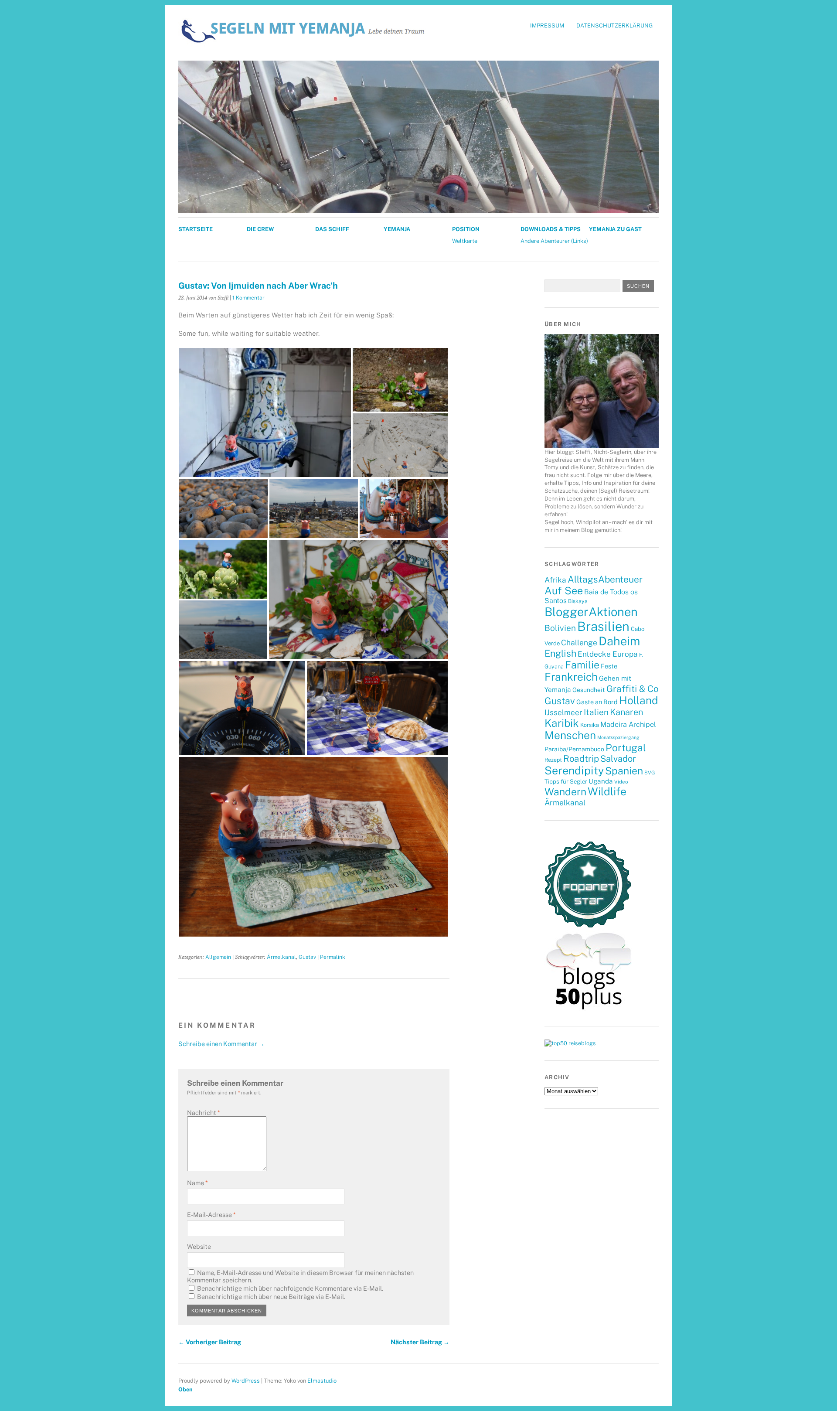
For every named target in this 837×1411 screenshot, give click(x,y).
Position (466, 229)
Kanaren (626, 712)
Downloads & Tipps (551, 229)
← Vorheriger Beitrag (209, 1342)
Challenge (579, 642)
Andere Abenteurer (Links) (554, 241)
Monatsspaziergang (618, 737)
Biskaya (578, 601)
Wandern (565, 792)
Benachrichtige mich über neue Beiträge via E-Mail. (271, 1296)
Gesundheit (588, 689)
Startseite (195, 229)
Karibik (561, 723)
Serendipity (574, 770)
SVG (649, 773)
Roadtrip (581, 758)
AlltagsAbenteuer (605, 579)
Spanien (624, 771)
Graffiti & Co (632, 688)
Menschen (570, 735)
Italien (596, 712)
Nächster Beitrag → (420, 1342)
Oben (185, 1389)
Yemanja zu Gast (615, 229)
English (560, 653)
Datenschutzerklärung (614, 25)
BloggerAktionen (591, 612)
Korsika (589, 725)
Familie (582, 665)
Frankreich (571, 677)
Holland (638, 700)
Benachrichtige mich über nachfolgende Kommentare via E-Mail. (290, 1288)
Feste (609, 666)
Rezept (553, 760)
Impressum (547, 25)
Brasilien (603, 626)
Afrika (555, 580)
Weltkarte (464, 241)
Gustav (307, 957)
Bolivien (560, 628)
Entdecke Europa (608, 654)
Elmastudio (322, 1380)
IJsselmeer (563, 712)
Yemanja (397, 229)
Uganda (601, 781)
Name (197, 1182)
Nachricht (203, 1112)
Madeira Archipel (628, 724)
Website (199, 1246)
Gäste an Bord (597, 702)
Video (621, 782)
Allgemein (218, 957)
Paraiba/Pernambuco (574, 749)
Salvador (618, 758)
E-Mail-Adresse (211, 1214)
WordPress (245, 1380)
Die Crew (260, 229)
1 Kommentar (248, 297)
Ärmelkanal (281, 957)
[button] (265, 412)
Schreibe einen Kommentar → (221, 1043)
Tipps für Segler (565, 781)
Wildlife (607, 791)
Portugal (626, 747)
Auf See (563, 590)
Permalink (332, 957)
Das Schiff (332, 229)
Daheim (619, 641)
